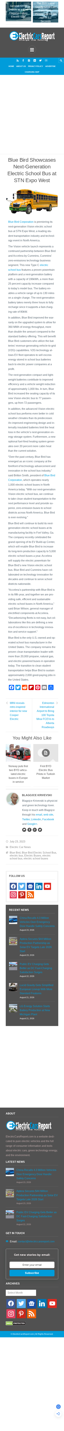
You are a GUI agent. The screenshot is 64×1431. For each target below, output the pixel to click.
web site (48, 814)
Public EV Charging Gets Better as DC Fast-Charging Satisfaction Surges (36, 968)
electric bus (16, 855)
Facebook (48, 819)
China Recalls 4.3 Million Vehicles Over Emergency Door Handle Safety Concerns (37, 922)
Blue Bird (15, 852)
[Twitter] (40, 60)
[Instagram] (29, 60)
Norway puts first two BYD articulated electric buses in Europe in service (18, 774)
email (39, 814)
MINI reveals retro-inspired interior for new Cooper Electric (18, 711)
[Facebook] (23, 60)
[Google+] (35, 830)
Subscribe (32, 1273)
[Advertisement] (32, 118)
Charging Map (32, 72)
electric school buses (36, 858)
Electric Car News (20, 847)
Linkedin (36, 819)
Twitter (26, 819)
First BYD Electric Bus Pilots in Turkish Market (45, 772)
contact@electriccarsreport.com (36, 1241)
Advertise (50, 66)
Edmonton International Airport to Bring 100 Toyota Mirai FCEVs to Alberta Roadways (45, 715)
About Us (21, 66)
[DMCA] (16, 1324)
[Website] (24, 830)
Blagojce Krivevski (37, 795)
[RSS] (17, 60)
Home (11, 66)
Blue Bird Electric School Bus (39, 852)
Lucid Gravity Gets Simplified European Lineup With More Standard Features (36, 989)
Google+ (32, 824)
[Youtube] (46, 60)
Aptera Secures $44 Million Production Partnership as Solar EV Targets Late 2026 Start (36, 945)
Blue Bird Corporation (20, 221)
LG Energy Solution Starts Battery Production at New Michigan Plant (35, 1010)
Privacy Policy (35, 66)
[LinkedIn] (35, 60)
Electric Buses (32, 855)
